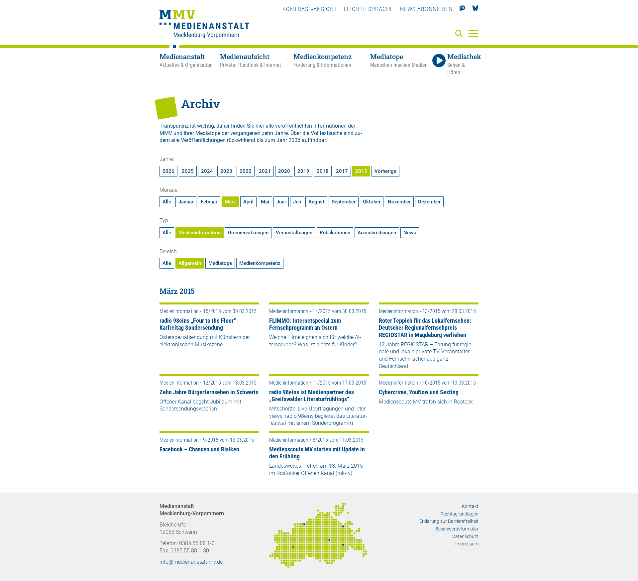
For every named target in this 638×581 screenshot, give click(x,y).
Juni (281, 202)
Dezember (429, 202)
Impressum (466, 543)
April (248, 202)
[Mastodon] (462, 9)
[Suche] (460, 34)
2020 (284, 171)
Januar (185, 202)
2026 (168, 171)
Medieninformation (199, 233)
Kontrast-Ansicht (309, 9)
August (316, 202)
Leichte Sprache (368, 9)
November (399, 202)
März (230, 202)
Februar (209, 202)
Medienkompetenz (259, 263)
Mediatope (220, 263)
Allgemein (189, 263)
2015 (361, 171)
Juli (297, 202)
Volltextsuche (326, 133)
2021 (265, 171)
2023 (226, 171)
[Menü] (473, 33)
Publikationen (335, 233)
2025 (188, 171)
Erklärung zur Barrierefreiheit (448, 521)
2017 (342, 171)
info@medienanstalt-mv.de (191, 562)
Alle (166, 202)
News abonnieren (426, 9)
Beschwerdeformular (456, 528)
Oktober (371, 202)
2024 (207, 171)
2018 (323, 171)
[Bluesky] (475, 9)
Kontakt (470, 506)
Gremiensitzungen (248, 233)
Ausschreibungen (377, 233)
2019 (303, 171)
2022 (246, 171)
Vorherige (385, 171)
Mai (265, 202)
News (409, 233)
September (344, 202)
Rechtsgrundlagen (459, 514)
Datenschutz (465, 536)
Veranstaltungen (294, 233)
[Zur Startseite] (204, 25)
